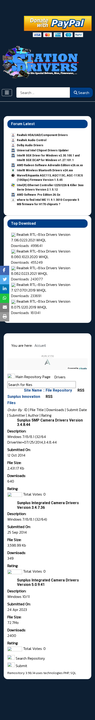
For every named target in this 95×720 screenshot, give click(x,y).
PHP (66, 673)
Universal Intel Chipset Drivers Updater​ (43, 150)
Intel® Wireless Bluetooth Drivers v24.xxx (45, 170)
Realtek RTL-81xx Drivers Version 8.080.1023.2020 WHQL (40, 253)
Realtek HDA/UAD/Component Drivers (42, 135)
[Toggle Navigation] (7, 92)
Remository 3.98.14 (21, 673)
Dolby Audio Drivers (30, 145)
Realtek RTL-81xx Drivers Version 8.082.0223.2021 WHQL (40, 270)
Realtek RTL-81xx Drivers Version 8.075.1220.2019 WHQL (40, 304)
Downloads (55, 409)
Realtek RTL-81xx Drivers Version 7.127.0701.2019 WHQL (40, 287)
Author (33, 415)
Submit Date (77, 409)
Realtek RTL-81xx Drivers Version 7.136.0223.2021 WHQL (40, 237)
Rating (46, 415)
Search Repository (30, 658)
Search (83, 92)
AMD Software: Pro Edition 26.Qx (38, 194)
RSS (80, 390)
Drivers (59, 376)
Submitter (17, 415)
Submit (21, 665)
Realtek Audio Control (31, 140)
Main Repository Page (32, 376)
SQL (73, 673)
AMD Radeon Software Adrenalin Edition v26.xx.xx (50, 165)
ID (25, 409)
